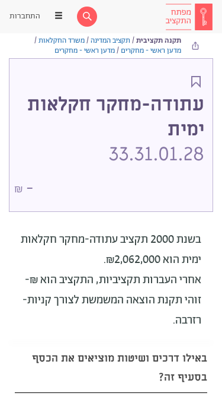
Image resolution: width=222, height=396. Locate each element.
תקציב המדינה (110, 41)
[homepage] (189, 16)
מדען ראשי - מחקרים (151, 51)
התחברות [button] (24, 16)
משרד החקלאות (61, 41)
